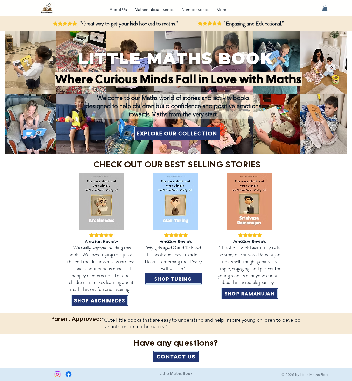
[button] (325, 8)
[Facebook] (68, 374)
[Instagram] (57, 374)
